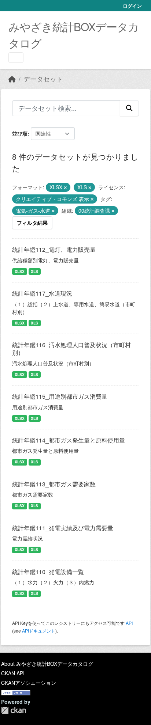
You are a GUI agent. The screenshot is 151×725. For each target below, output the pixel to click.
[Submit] (129, 108)
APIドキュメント (38, 630)
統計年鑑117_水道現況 (42, 293)
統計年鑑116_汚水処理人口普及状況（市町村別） (71, 349)
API (129, 623)
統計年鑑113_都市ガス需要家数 (54, 484)
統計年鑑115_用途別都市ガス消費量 (59, 396)
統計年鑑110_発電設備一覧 (48, 572)
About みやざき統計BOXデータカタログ (47, 663)
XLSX (20, 271)
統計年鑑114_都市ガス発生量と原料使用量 (68, 440)
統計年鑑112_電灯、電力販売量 (54, 249)
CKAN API (13, 673)
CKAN (13, 710)
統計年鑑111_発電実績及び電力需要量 (62, 528)
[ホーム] (12, 78)
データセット (43, 78)
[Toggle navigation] (15, 57)
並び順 (19, 133)
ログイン (132, 5)
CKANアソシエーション (28, 682)
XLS (34, 271)
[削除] (65, 187)
